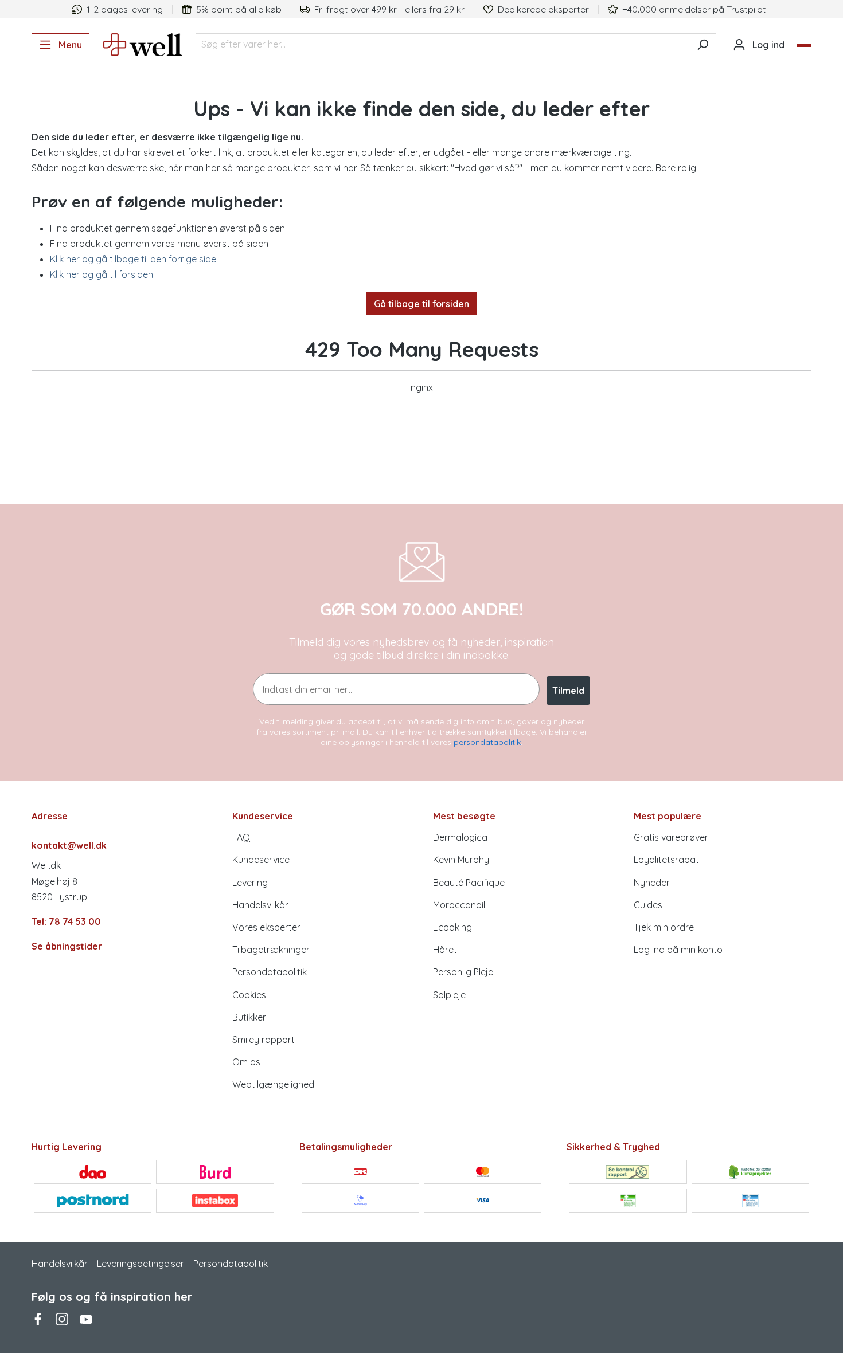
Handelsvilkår (260, 905)
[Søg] (702, 44)
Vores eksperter (266, 927)
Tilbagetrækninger (271, 949)
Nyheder (652, 882)
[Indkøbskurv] (804, 45)
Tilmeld (568, 690)
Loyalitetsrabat (666, 859)
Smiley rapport (263, 1039)
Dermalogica (460, 837)
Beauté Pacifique (469, 882)
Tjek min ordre (664, 927)
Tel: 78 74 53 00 (66, 921)
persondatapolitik (487, 742)
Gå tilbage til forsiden (421, 303)
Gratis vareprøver (671, 837)
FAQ (241, 837)
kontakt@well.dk (69, 845)
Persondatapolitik (269, 972)
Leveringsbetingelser (140, 1263)
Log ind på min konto (678, 949)
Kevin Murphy (461, 859)
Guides (648, 905)
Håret (445, 949)
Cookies (249, 995)
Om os (246, 1062)
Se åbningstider (67, 946)
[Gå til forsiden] (142, 44)
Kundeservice (261, 859)
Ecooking (452, 927)
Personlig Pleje (463, 972)
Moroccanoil (459, 905)
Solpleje (449, 995)
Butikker (249, 1017)
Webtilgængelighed (273, 1084)
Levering (250, 882)
